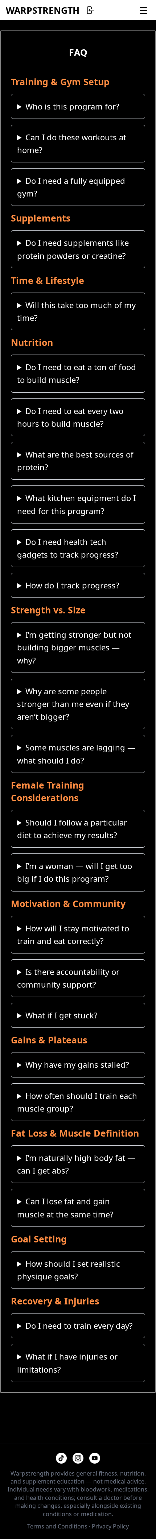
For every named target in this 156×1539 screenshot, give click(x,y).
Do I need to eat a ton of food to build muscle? (76, 373)
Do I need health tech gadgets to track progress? (67, 548)
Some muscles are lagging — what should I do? (76, 753)
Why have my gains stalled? (77, 1064)
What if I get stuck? (61, 1015)
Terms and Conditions (57, 1526)
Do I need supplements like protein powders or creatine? (73, 249)
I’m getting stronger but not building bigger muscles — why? (74, 647)
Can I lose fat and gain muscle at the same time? (65, 1207)
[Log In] (90, 10)
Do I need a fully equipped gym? (71, 187)
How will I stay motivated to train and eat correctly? (73, 934)
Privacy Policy (110, 1526)
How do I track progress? (72, 585)
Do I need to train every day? (79, 1325)
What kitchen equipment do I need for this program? (76, 504)
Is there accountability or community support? (68, 978)
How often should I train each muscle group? (77, 1102)
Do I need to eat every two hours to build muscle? (70, 417)
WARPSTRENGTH (42, 10)
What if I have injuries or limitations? (67, 1362)
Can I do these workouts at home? (71, 143)
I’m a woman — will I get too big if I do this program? (74, 872)
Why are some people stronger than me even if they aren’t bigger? (73, 704)
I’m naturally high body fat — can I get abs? (76, 1164)
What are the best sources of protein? (75, 460)
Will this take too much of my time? (76, 311)
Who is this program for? (72, 106)
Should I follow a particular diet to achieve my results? (72, 828)
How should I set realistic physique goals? (68, 1270)
